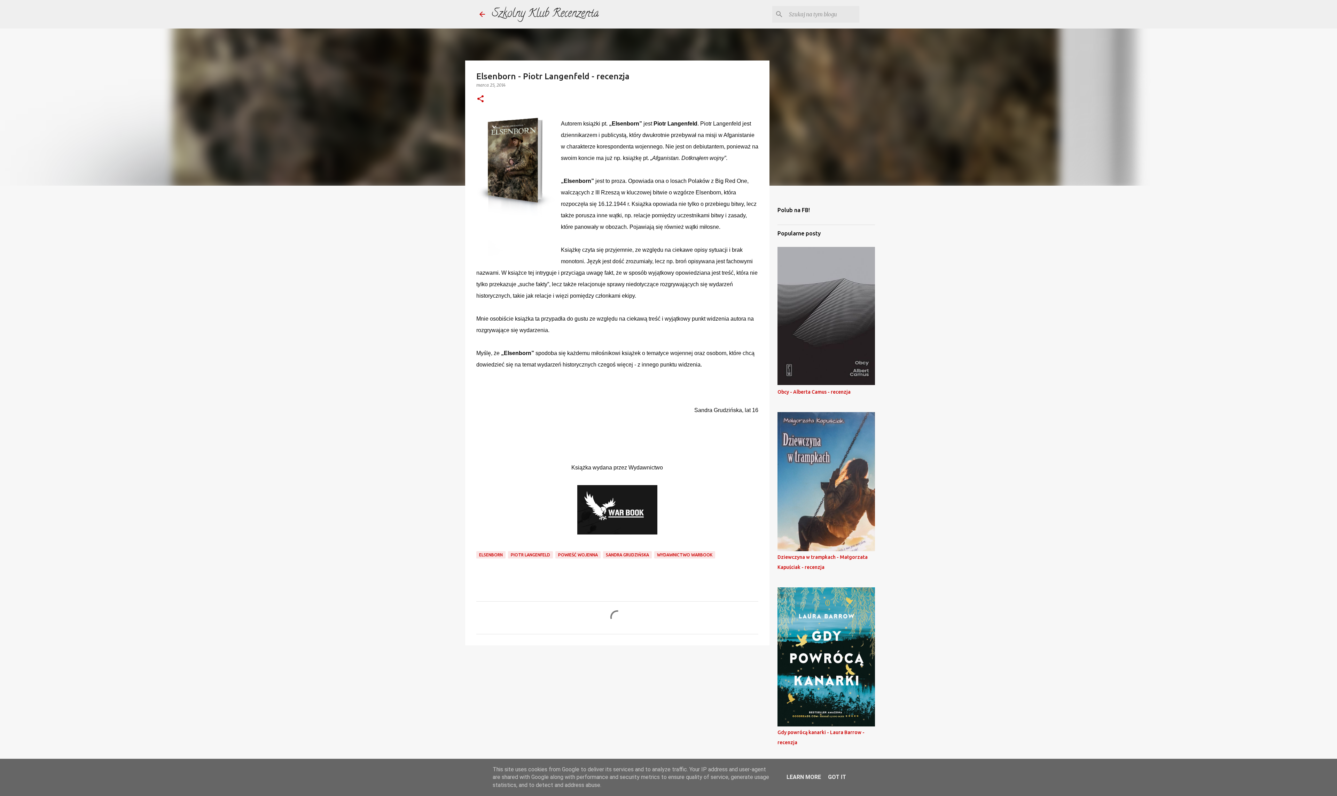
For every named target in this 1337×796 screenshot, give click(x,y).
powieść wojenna (578, 555)
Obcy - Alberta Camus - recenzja (814, 392)
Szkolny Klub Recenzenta (545, 14)
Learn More (804, 777)
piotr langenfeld (530, 555)
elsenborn (491, 555)
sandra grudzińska (627, 555)
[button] (480, 99)
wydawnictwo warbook (684, 555)
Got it (837, 777)
